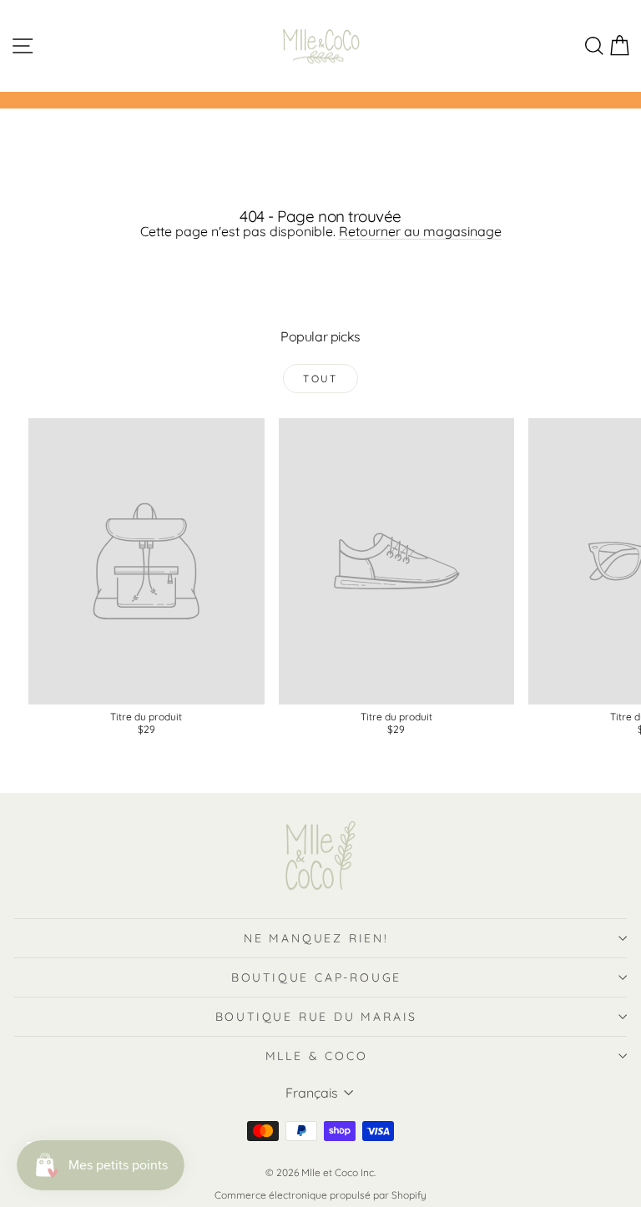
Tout (320, 378)
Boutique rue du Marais (316, 1016)
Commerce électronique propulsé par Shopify (320, 1195)
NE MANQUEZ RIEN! (316, 938)
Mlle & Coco (316, 1055)
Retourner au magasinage (420, 231)
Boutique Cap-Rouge (316, 977)
